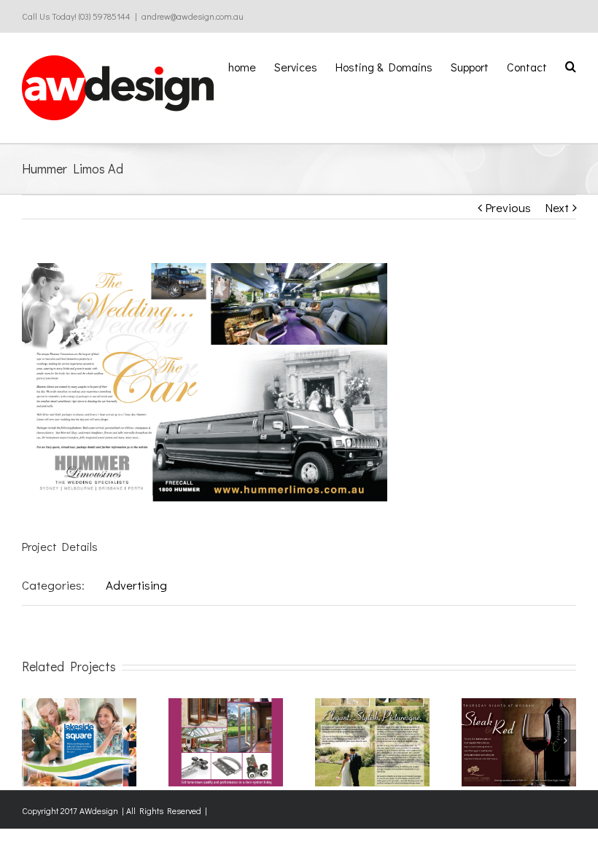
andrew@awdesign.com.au (192, 16)
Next (557, 207)
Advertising (136, 584)
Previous (508, 207)
